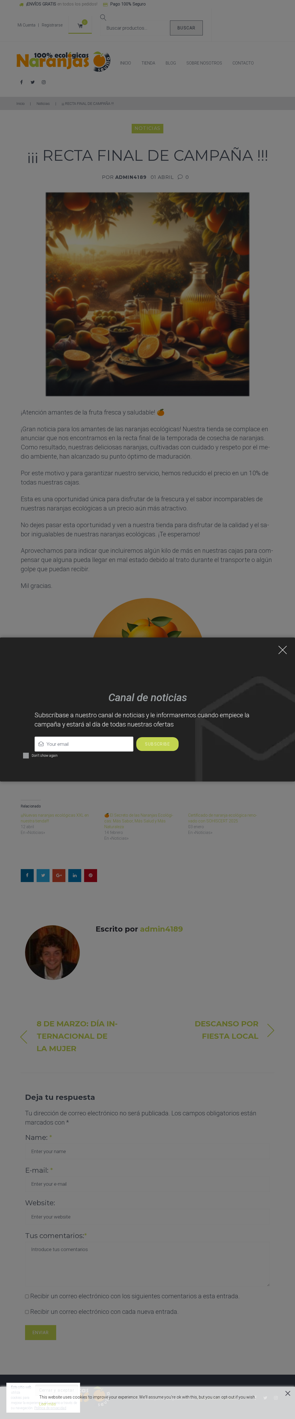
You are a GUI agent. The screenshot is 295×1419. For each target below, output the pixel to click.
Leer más (47, 1404)
